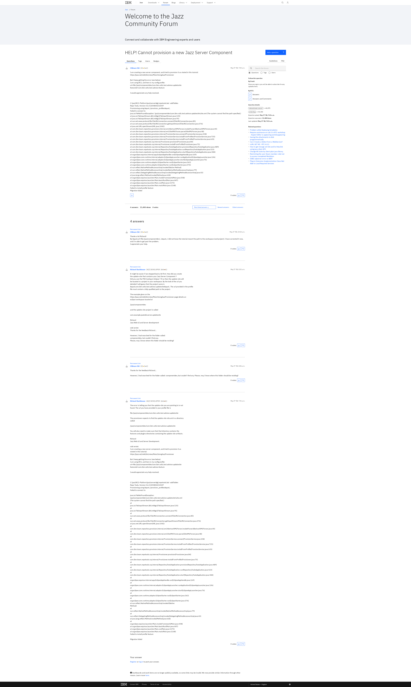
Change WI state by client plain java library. (266, 151)
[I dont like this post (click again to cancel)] (243, 195)
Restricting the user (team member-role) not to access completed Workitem (267, 155)
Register (133, 662)
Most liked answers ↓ (201, 207)
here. (148, 675)
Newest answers (223, 207)
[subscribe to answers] (250, 94)
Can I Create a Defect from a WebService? (266, 142)
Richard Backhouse (137, 269)
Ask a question (272, 52)
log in (141, 662)
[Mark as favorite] (132, 195)
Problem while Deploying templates (263, 130)
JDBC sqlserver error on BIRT (261, 159)
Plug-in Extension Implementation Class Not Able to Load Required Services (267, 162)
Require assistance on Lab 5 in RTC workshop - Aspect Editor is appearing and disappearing (267, 133)
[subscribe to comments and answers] (250, 98)
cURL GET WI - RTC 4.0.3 (259, 144)
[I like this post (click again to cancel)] (239, 195)
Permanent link (135, 229)
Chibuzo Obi (135, 68)
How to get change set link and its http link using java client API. (266, 148)
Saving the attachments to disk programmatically (262, 138)
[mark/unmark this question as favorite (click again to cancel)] (132, 195)
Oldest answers (237, 207)
